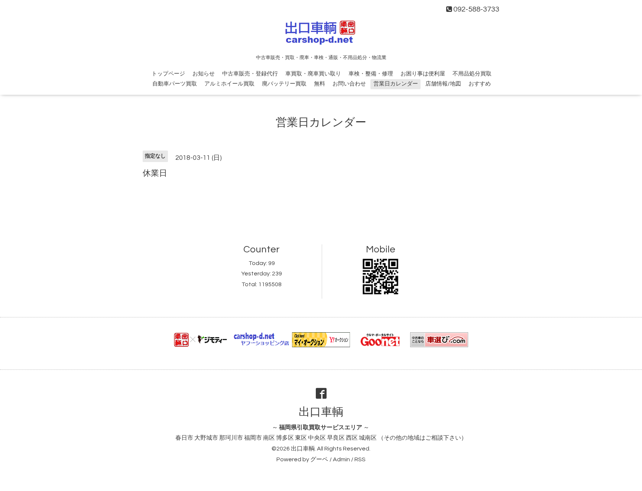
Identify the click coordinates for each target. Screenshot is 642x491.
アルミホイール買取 (229, 84)
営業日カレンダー (395, 84)
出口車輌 (321, 412)
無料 (319, 84)
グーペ (319, 459)
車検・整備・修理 (370, 74)
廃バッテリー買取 (284, 84)
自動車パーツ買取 (174, 84)
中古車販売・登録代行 (250, 74)
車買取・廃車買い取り (313, 74)
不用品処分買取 (472, 74)
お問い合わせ (349, 84)
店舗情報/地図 (443, 84)
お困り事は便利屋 (423, 74)
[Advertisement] (321, 205)
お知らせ (203, 74)
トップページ (168, 74)
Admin (341, 459)
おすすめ (479, 84)
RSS (360, 459)
